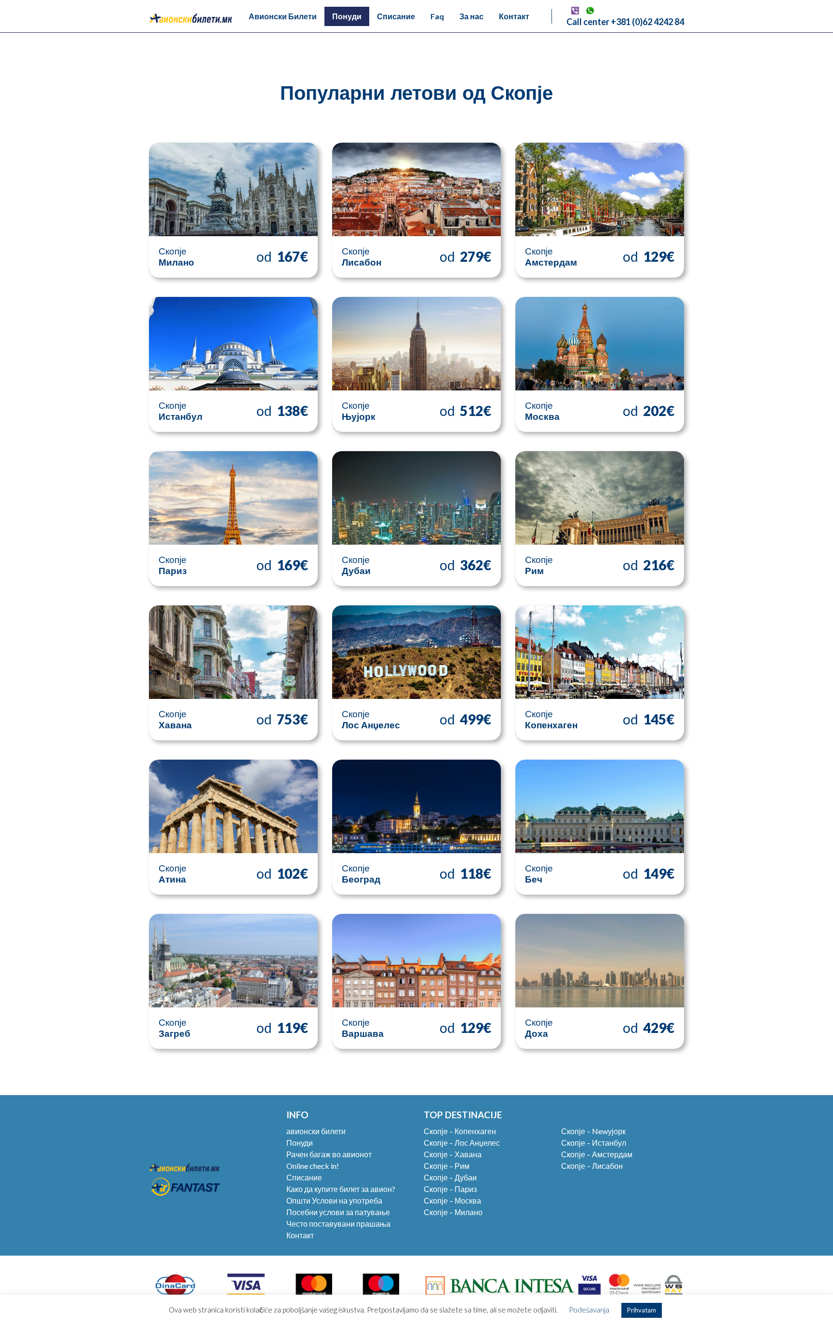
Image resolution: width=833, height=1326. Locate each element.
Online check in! (312, 1165)
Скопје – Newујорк (593, 1131)
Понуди (347, 16)
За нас (471, 16)
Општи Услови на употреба (334, 1200)
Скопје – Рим (447, 1165)
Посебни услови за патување (338, 1212)
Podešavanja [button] (589, 1309)
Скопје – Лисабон (592, 1165)
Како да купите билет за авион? (340, 1188)
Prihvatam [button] (641, 1310)
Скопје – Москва (452, 1200)
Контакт (514, 16)
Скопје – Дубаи (450, 1177)
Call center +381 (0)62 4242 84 (625, 21)
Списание (396, 16)
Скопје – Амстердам (596, 1154)
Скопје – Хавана (453, 1154)
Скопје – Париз (450, 1188)
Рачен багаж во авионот (329, 1154)
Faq (437, 16)
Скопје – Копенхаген (460, 1131)
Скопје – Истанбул (593, 1142)
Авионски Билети (283, 16)
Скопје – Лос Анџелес (462, 1142)
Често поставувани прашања (338, 1223)
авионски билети (316, 1131)
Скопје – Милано (453, 1212)
